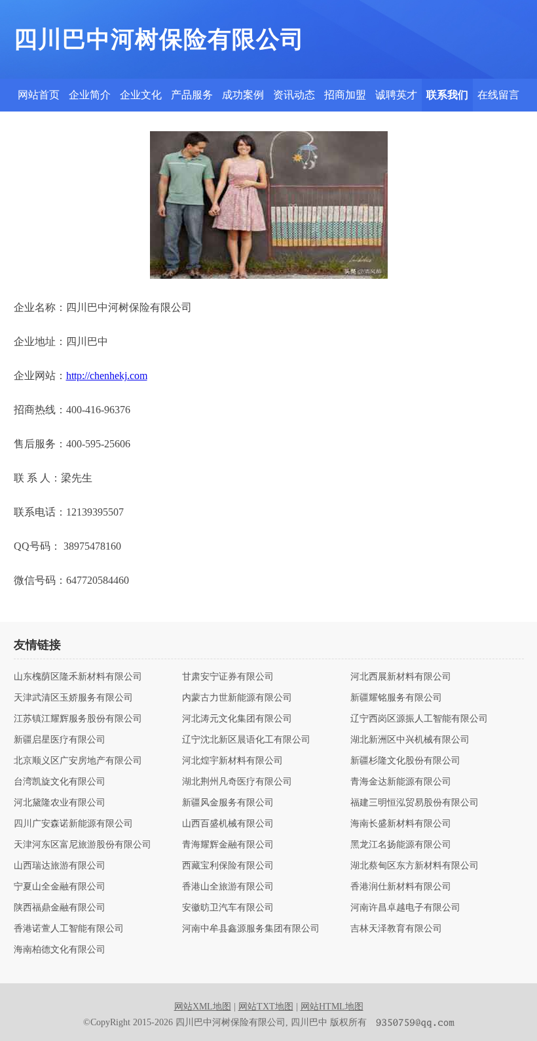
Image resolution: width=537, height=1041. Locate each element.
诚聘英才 (396, 94)
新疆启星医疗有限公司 (59, 740)
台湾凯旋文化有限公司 (59, 781)
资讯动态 (294, 94)
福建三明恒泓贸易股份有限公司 (414, 802)
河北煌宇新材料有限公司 (232, 760)
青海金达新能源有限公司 (400, 781)
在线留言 (498, 94)
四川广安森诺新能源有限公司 (73, 823)
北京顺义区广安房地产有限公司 (78, 760)
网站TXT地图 (265, 1006)
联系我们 (447, 94)
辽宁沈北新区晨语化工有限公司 (246, 740)
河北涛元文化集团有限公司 (237, 719)
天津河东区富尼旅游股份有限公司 (82, 844)
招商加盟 (345, 94)
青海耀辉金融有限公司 (228, 844)
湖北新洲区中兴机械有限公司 (410, 740)
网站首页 (39, 94)
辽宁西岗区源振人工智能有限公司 (419, 719)
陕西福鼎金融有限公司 (59, 907)
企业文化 (141, 94)
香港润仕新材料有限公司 (400, 886)
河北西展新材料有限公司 (400, 677)
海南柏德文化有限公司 (59, 949)
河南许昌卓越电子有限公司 (405, 907)
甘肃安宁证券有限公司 (228, 677)
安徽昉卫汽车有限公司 (228, 907)
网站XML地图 (202, 1006)
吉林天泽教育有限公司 (396, 928)
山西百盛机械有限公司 (228, 823)
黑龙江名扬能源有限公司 (400, 844)
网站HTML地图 (332, 1006)
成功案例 (243, 94)
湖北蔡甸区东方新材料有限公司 (414, 865)
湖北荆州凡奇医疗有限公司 (237, 781)
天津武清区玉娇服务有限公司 (73, 698)
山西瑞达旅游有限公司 (59, 865)
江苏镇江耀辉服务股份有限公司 (78, 719)
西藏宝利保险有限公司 (228, 865)
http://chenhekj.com (106, 375)
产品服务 (192, 94)
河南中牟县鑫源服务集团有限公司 (251, 928)
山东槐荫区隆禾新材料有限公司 (78, 677)
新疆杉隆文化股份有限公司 (405, 760)
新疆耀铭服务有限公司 (396, 698)
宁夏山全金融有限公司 (59, 886)
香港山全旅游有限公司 (228, 886)
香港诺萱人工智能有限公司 (69, 928)
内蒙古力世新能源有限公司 (237, 698)
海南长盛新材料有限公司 (400, 823)
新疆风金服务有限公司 (228, 802)
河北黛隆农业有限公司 (59, 802)
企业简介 (90, 94)
